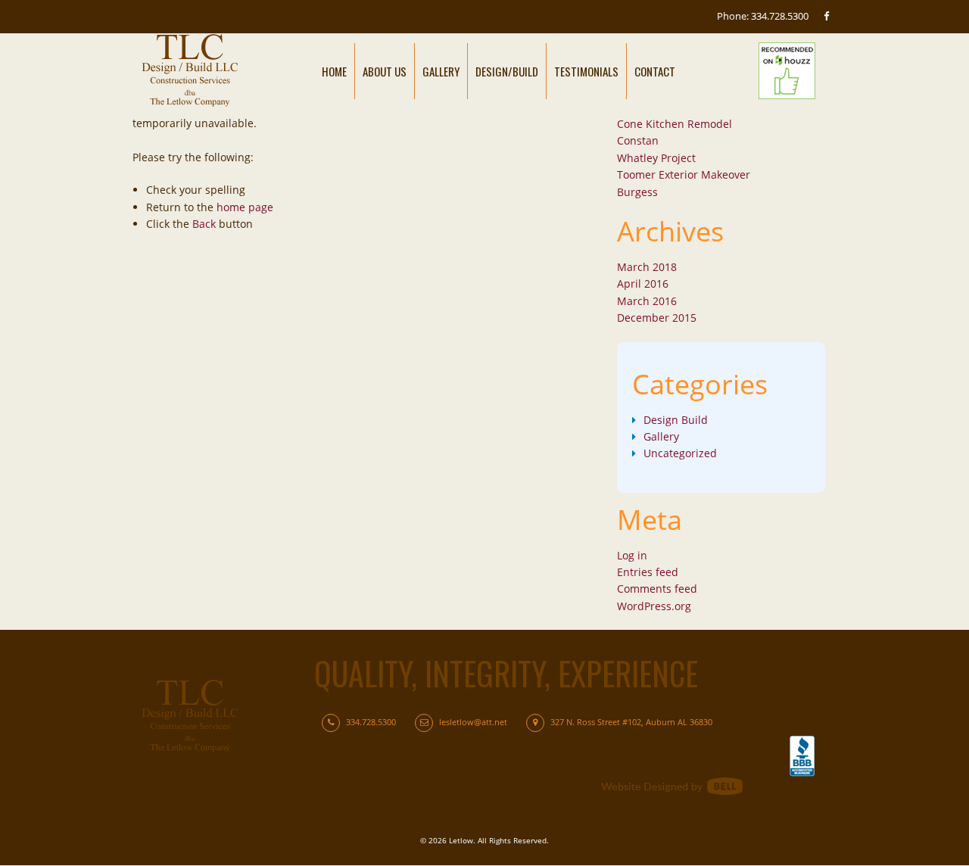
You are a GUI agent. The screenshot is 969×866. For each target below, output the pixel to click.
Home (334, 71)
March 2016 (647, 301)
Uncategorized (680, 453)
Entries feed (647, 572)
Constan (638, 140)
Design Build (675, 420)
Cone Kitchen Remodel (674, 124)
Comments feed (657, 588)
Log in (632, 555)
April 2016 (642, 283)
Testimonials (586, 71)
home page (245, 207)
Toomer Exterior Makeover (683, 174)
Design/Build (506, 71)
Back (204, 223)
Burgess (637, 192)
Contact (654, 71)
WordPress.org (654, 606)
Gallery (441, 71)
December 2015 (656, 317)
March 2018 (647, 267)
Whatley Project (656, 158)
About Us (385, 71)
